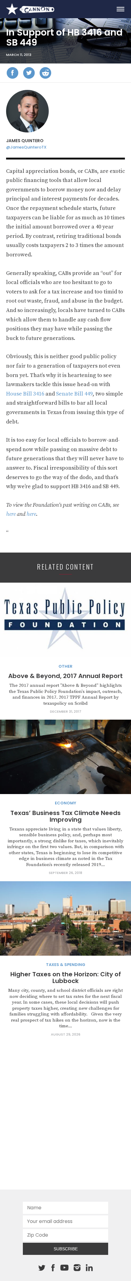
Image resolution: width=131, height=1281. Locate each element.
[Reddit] (45, 73)
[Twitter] (29, 73)
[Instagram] (77, 1267)
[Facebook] (12, 73)
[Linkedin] (89, 1267)
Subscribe (66, 1248)
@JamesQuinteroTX (26, 147)
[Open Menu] (120, 9)
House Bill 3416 (25, 393)
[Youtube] (64, 1268)
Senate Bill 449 (74, 393)
